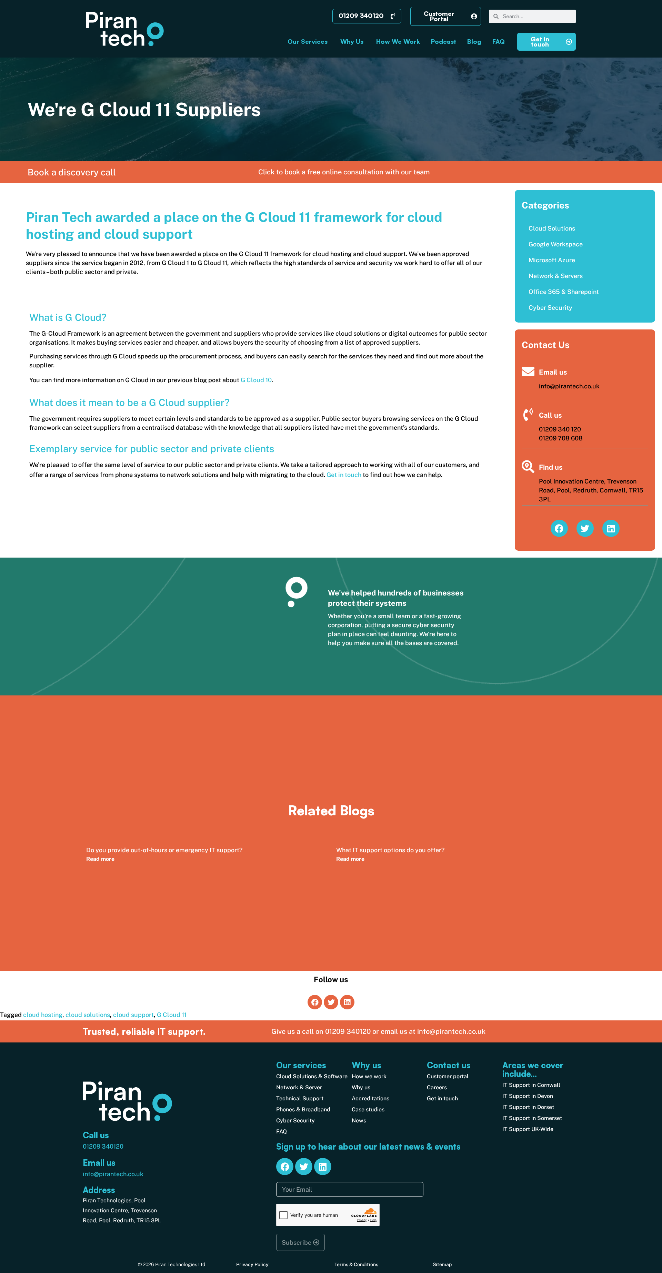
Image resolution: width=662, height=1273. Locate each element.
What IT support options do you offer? (390, 850)
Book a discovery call (72, 172)
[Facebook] (559, 528)
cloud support (133, 1014)
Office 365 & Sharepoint (564, 291)
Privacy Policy (252, 1264)
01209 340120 (103, 1146)
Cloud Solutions (552, 228)
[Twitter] (585, 528)
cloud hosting (42, 1014)
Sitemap (442, 1264)
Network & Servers (556, 275)
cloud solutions (88, 1014)
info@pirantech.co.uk (113, 1174)
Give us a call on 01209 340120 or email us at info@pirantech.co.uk (378, 1031)
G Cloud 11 (172, 1014)
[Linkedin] (611, 528)
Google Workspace (556, 244)
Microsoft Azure (552, 260)
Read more (100, 859)
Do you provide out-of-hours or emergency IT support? (164, 850)
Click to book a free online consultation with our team (344, 172)
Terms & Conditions (356, 1264)
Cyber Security (550, 307)
